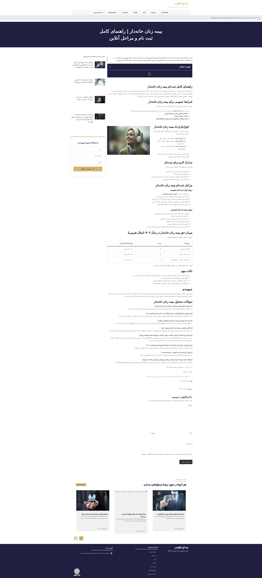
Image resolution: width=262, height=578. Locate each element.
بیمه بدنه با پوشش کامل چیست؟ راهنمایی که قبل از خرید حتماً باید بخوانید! (82, 65)
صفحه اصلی (164, 12)
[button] (110, 67)
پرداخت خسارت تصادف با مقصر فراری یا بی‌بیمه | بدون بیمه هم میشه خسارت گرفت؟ (82, 118)
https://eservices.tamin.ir (179, 216)
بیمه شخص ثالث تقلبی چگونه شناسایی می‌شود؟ (83, 81)
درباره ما (153, 12)
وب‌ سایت (189, 444)
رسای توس (188, 367)
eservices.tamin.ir (157, 355)
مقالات (135, 12)
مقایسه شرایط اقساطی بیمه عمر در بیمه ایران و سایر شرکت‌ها (167, 376)
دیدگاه (189, 405)
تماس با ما (125, 12)
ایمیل (153, 433)
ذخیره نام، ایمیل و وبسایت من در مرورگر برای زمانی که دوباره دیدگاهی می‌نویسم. (166, 454)
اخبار (144, 12)
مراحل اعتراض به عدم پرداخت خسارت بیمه (84, 98)
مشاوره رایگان (112, 12)
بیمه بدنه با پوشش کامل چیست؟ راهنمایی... (170, 514)
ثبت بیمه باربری (98, 12)
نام (190, 433)
